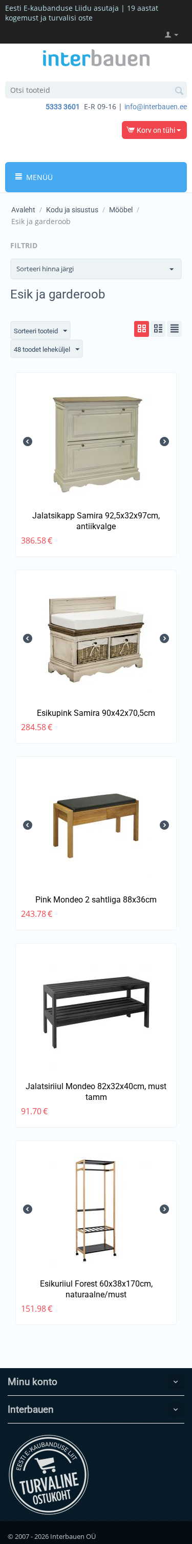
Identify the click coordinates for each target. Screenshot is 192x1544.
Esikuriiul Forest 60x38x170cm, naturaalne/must (96, 1289)
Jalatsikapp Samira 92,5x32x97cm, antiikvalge (96, 521)
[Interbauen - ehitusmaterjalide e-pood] (96, 57)
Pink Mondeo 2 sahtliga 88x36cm (96, 900)
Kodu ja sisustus (72, 210)
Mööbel (121, 210)
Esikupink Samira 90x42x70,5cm (96, 713)
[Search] (179, 90)
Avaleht (23, 210)
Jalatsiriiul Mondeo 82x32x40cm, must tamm (96, 1091)
